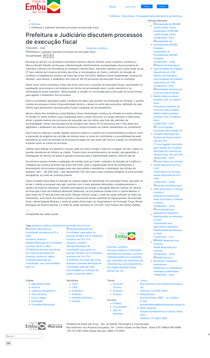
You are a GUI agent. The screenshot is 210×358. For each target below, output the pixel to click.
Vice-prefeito (120, 306)
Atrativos (118, 290)
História (35, 287)
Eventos (117, 294)
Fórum (86, 225)
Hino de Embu (39, 294)
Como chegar (38, 297)
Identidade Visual (40, 283)
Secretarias (128, 16)
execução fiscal (74, 225)
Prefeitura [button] (115, 16)
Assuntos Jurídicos (97, 48)
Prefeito (117, 303)
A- (51, 55)
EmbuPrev (77, 290)
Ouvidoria (157, 16)
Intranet (76, 301)
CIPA (74, 287)
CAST (75, 283)
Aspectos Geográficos (43, 290)
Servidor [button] (163, 6)
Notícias (35, 24)
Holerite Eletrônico (82, 297)
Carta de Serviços (172, 16)
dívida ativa (59, 225)
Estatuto (76, 294)
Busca (112, 6)
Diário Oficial (130, 7)
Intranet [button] (147, 6)
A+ (45, 55)
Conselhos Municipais (43, 304)
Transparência (144, 16)
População (37, 301)
